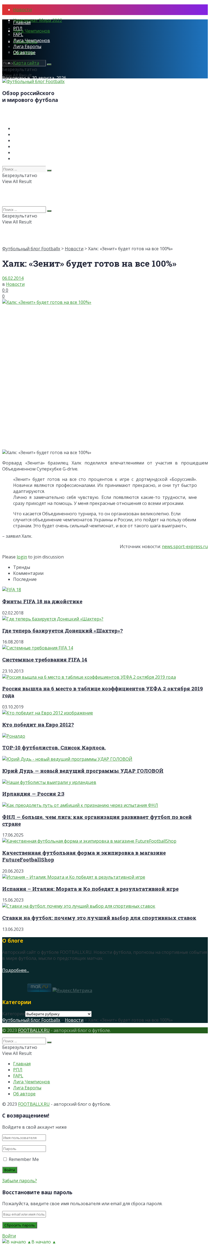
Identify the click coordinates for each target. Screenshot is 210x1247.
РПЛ (17, 28)
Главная (22, 22)
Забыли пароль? (19, 1181)
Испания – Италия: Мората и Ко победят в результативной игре (90, 888)
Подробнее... (15, 970)
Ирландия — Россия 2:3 (33, 793)
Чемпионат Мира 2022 (37, 20)
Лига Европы (27, 46)
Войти (9, 1236)
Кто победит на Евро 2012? (38, 724)
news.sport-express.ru (185, 546)
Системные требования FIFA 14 (44, 659)
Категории (13, 1014)
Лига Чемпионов (31, 31)
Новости (22, 10)
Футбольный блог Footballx (31, 249)
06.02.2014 (13, 278)
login (22, 557)
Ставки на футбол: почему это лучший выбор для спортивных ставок (99, 917)
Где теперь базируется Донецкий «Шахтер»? (62, 630)
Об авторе (24, 52)
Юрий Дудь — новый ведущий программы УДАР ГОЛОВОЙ (83, 770)
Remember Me (24, 1159)
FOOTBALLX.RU (34, 1030)
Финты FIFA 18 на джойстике (42, 601)
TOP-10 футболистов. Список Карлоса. (54, 747)
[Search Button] (49, 64)
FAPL (18, 34)
